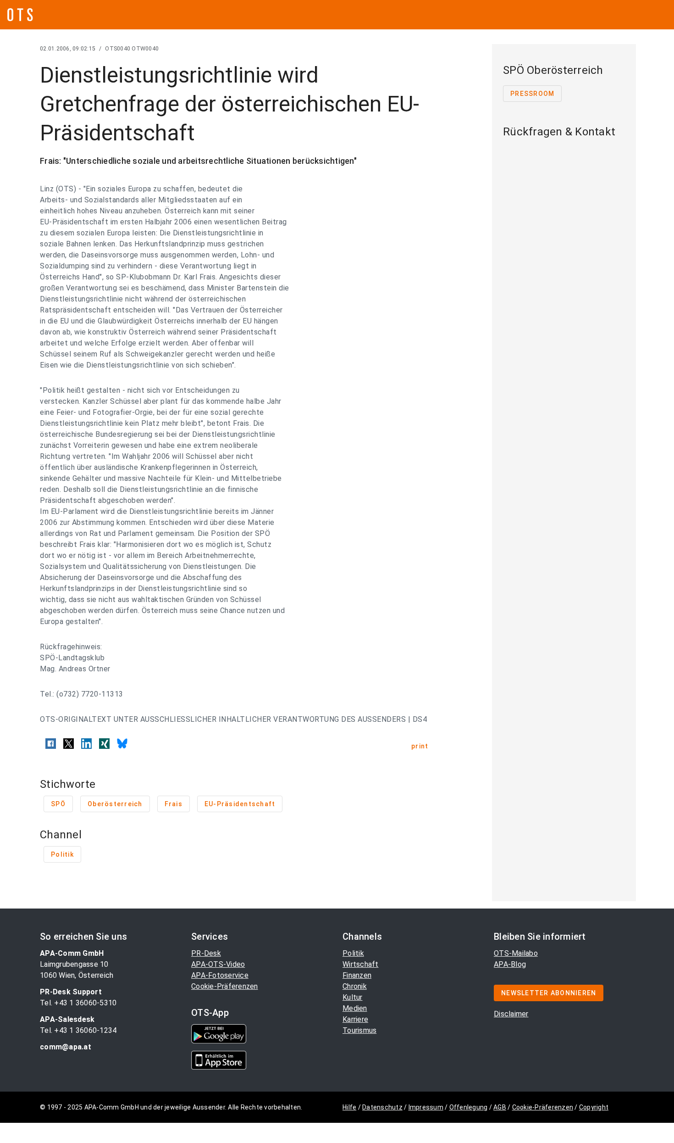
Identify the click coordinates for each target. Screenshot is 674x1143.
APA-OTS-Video (218, 964)
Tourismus (359, 1030)
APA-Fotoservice (220, 975)
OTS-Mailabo (516, 953)
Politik (353, 953)
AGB (499, 1107)
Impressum (426, 1107)
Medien (355, 1008)
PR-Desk (206, 953)
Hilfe (349, 1107)
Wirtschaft (361, 964)
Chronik (355, 986)
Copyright (593, 1107)
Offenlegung (468, 1107)
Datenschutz (382, 1107)
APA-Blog (510, 964)
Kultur (353, 997)
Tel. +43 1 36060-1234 (78, 1030)
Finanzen (357, 975)
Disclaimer (511, 1013)
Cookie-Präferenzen (224, 986)
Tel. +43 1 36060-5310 (78, 1002)
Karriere (355, 1019)
